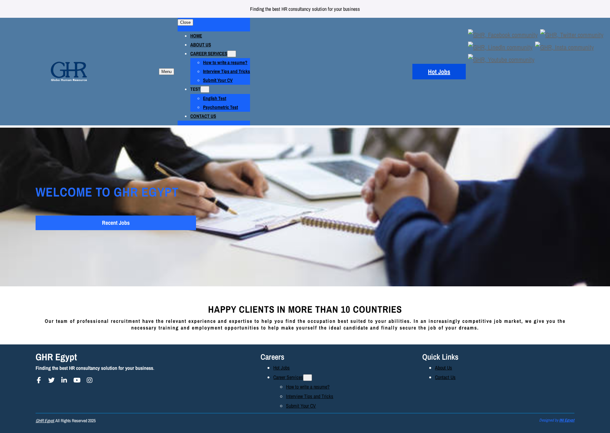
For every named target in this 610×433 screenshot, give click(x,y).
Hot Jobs (439, 71)
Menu (166, 71)
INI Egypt (566, 420)
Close (185, 22)
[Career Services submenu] (307, 377)
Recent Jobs (116, 223)
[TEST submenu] (204, 89)
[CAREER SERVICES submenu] (231, 53)
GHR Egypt (56, 356)
